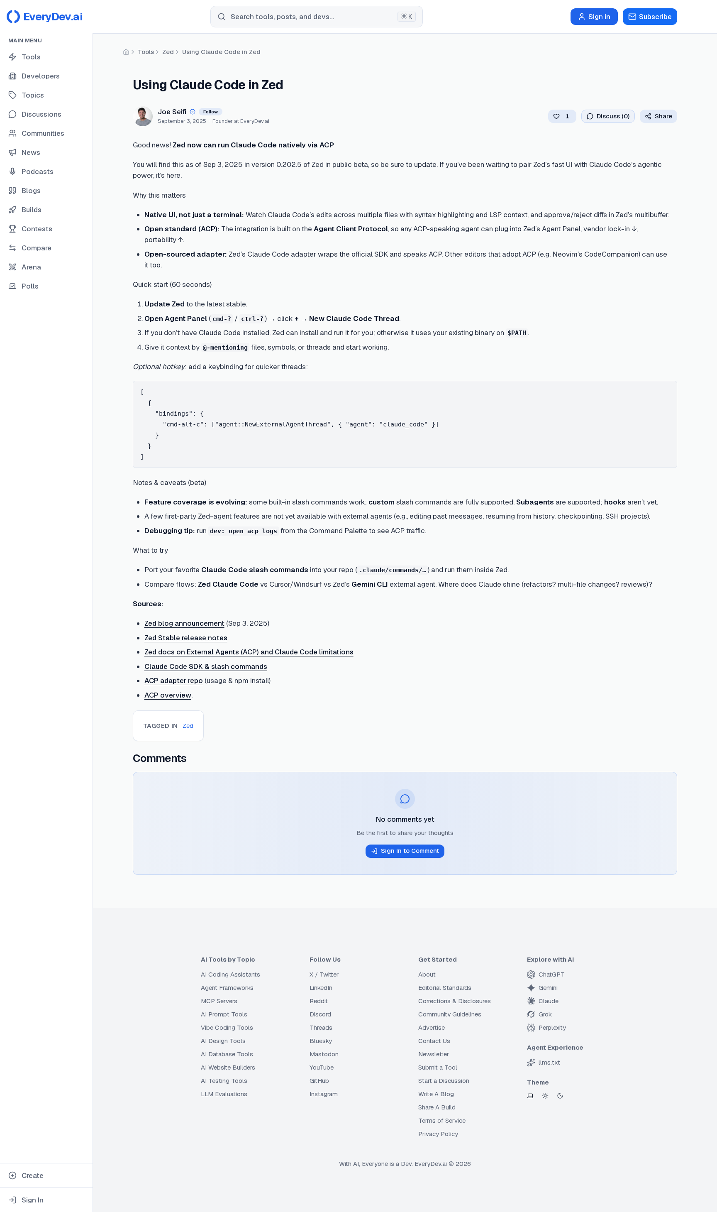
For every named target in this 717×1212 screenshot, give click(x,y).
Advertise (431, 1027)
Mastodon (324, 1054)
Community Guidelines (449, 1014)
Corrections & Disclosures (454, 1001)
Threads (321, 1027)
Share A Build (437, 1107)
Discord (320, 1014)
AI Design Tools (223, 1041)
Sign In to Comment (410, 851)
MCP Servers (219, 1001)
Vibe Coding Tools (227, 1027)
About (427, 974)
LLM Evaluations (224, 1094)
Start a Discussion (443, 1081)
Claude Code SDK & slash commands (205, 666)
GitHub (319, 1081)
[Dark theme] (560, 1095)
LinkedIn (321, 988)
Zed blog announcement (184, 623)
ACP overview (167, 695)
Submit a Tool (437, 1067)
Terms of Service (442, 1120)
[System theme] (530, 1095)
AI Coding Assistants (230, 974)
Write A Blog (436, 1094)
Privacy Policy (438, 1134)
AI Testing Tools (224, 1081)
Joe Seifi (172, 111)
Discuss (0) (613, 116)
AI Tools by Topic (228, 959)
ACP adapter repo (173, 680)
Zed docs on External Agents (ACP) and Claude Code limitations (249, 651)
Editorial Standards (444, 988)
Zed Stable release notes (185, 637)
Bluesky (321, 1041)
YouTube (322, 1067)
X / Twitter (324, 974)
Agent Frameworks (227, 988)
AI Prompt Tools (224, 1014)
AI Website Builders (228, 1067)
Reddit (319, 1001)
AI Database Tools (227, 1054)
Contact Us (434, 1041)
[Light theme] (545, 1095)
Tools (146, 52)
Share (663, 116)
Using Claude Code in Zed (221, 52)
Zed (168, 52)
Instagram (324, 1094)
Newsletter (433, 1054)
